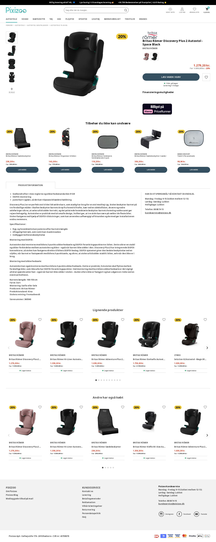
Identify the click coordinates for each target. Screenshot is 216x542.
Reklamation (89, 502)
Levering (86, 495)
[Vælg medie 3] (12, 64)
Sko (59, 19)
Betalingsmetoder (91, 498)
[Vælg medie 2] (12, 51)
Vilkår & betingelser (92, 506)
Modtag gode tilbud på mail (19, 498)
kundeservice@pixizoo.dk (158, 213)
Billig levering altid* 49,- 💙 (62, 2)
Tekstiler (130, 19)
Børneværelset (112, 19)
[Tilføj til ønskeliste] (206, 77)
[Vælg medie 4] (12, 77)
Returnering (88, 509)
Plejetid (70, 19)
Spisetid (83, 19)
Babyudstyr (39, 19)
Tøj (51, 19)
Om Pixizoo (11, 491)
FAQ (84, 517)
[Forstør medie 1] (78, 64)
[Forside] (16, 10)
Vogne (25, 19)
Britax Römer (150, 48)
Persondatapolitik (91, 513)
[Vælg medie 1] (12, 37)
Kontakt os (87, 491)
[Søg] (125, 10)
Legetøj (96, 19)
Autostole (11, 19)
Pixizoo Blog (12, 495)
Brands (143, 19)
